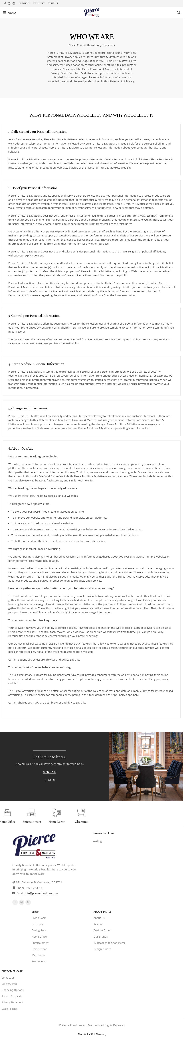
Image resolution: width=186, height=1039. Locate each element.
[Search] (178, 12)
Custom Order (102, 930)
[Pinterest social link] (13, 3)
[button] (93, 816)
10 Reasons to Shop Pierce (110, 943)
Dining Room (39, 930)
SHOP (35, 911)
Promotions (39, 961)
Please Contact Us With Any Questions (91, 45)
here (154, 632)
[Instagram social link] (9, 3)
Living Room (39, 918)
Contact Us (8, 977)
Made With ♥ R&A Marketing (92, 1034)
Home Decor (39, 949)
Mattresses (38, 955)
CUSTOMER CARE (12, 971)
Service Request (11, 996)
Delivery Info (9, 983)
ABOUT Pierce (103, 911)
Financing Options (12, 990)
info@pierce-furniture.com (41, 893)
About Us (99, 918)
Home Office (39, 936)
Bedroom (37, 924)
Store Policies (9, 1008)
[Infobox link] (31, 816)
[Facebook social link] (5, 3)
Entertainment (40, 943)
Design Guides (102, 949)
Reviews (98, 924)
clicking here (68, 327)
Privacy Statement (12, 1002)
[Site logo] (91, 12)
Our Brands (101, 936)
